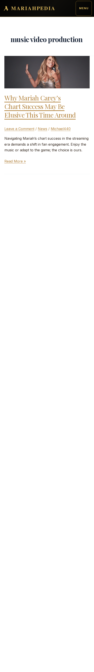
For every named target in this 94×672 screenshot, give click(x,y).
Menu (84, 8)
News (42, 129)
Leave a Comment (19, 129)
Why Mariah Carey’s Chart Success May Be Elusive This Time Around (40, 106)
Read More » (15, 161)
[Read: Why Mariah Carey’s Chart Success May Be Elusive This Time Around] (47, 72)
